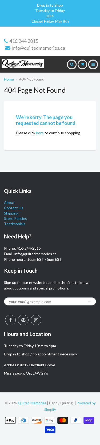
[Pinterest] (23, 320)
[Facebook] (10, 320)
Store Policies (15, 218)
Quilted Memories (32, 403)
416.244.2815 (23, 41)
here (40, 133)
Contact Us (13, 207)
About (9, 202)
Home (9, 79)
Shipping (11, 213)
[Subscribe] (89, 301)
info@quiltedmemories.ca (38, 48)
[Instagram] (36, 320)
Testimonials (14, 223)
